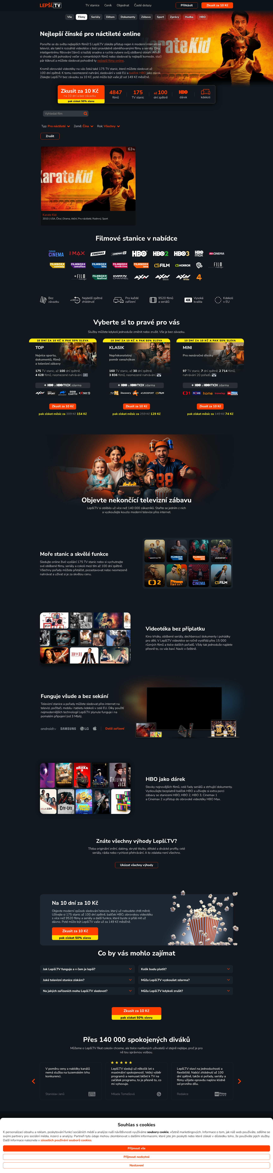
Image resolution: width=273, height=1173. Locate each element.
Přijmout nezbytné (136, 1157)
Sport (160, 17)
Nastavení (137, 1165)
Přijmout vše (136, 1148)
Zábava (146, 17)
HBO (203, 17)
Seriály (95, 17)
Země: (82, 126)
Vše (69, 17)
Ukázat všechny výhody (136, 865)
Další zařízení (114, 729)
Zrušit (50, 136)
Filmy (81, 17)
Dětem (110, 17)
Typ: (53, 126)
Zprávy (174, 17)
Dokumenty (128, 17)
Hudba (189, 17)
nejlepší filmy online (110, 61)
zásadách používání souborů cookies (66, 1140)
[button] (33, 1081)
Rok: (106, 126)
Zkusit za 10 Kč (217, 5)
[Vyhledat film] (85, 113)
